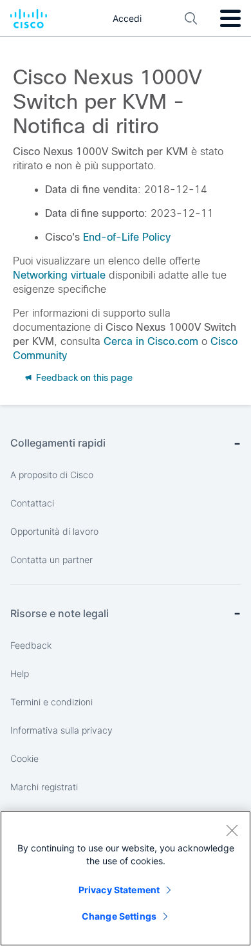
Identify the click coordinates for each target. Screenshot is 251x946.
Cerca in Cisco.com (151, 341)
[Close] (231, 830)
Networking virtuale (59, 275)
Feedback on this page (83, 378)
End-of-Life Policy (127, 237)
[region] (125, 878)
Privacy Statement (119, 889)
